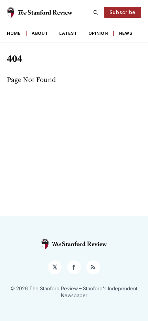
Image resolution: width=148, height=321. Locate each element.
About (40, 33)
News (125, 33)
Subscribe (122, 12)
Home (14, 33)
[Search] (95, 12)
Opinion (98, 33)
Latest (68, 33)
